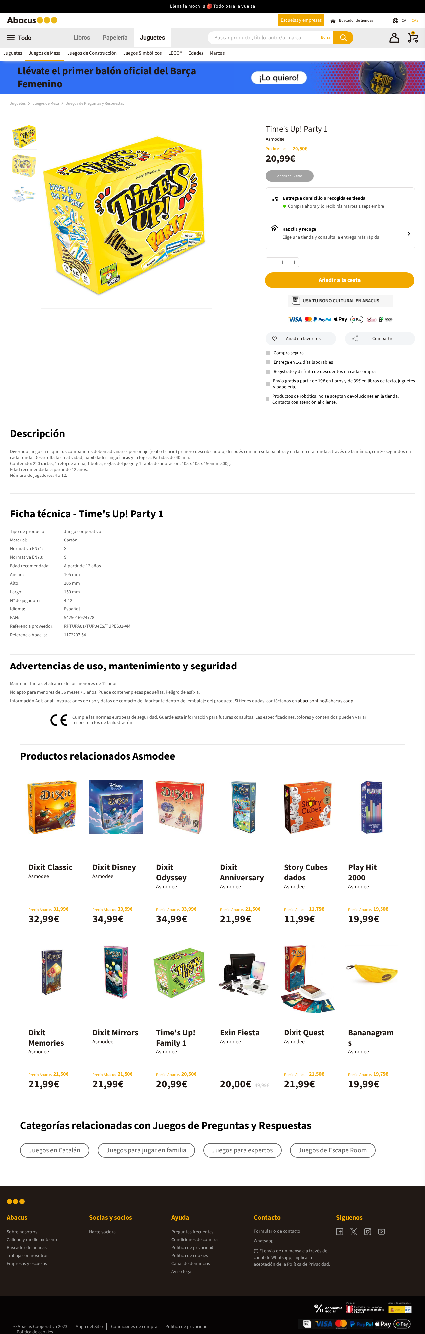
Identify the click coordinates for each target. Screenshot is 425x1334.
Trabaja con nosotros (27, 1255)
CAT (405, 20)
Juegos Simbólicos (142, 53)
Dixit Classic (50, 867)
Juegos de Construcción (92, 53)
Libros (82, 37)
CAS (415, 20)
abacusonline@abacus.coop (325, 701)
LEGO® (175, 53)
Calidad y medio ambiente (32, 1240)
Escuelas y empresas (301, 20)
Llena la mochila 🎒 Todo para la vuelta (212, 6)
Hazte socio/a (102, 1232)
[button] (394, 38)
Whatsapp (264, 1241)
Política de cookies (189, 1255)
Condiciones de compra (194, 1240)
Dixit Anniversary (242, 872)
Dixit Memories (46, 1038)
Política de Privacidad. (308, 1264)
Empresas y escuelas (27, 1263)
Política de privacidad (192, 1247)
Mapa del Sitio (89, 1326)
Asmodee (275, 139)
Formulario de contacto (277, 1231)
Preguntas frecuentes (192, 1232)
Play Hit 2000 (362, 872)
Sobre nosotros (22, 1232)
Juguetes (152, 37)
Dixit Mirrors (115, 1033)
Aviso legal (182, 1271)
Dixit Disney (114, 867)
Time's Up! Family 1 (176, 1038)
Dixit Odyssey (171, 872)
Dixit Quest (304, 1033)
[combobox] (255, 37)
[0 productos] (413, 41)
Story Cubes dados (306, 872)
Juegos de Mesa (45, 53)
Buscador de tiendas (27, 1247)
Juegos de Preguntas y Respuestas (95, 103)
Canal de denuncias (190, 1263)
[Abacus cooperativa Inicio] (34, 23)
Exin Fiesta (240, 1033)
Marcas (217, 53)
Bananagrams (371, 1038)
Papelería (115, 37)
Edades (195, 53)
